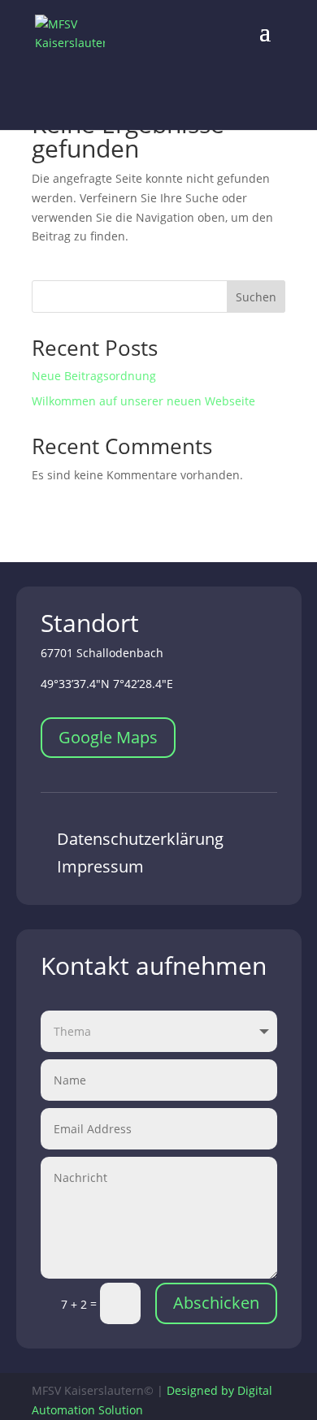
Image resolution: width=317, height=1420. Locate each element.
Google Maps (108, 737)
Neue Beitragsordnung (94, 375)
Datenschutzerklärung (140, 839)
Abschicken (216, 1303)
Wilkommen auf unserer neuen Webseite (143, 401)
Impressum (100, 866)
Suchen (256, 297)
